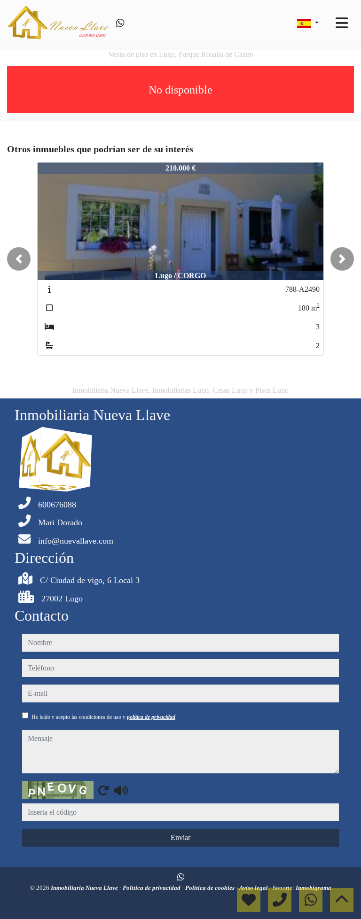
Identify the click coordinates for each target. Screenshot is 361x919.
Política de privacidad (152, 887)
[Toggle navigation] (341, 23)
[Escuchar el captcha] (120, 790)
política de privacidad (151, 717)
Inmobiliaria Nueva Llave (85, 887)
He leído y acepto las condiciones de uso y (103, 717)
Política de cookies (210, 887)
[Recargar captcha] (103, 790)
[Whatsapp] (120, 23)
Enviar (180, 837)
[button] (19, 259)
